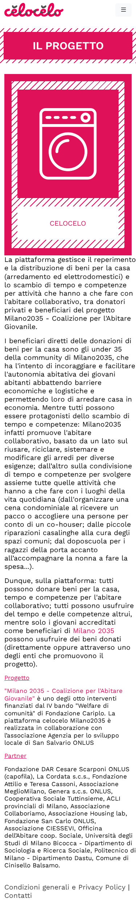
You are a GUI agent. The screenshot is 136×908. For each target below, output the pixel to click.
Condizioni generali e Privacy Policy (64, 887)
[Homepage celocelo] (33, 9)
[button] (123, 10)
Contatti (18, 895)
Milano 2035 (93, 630)
